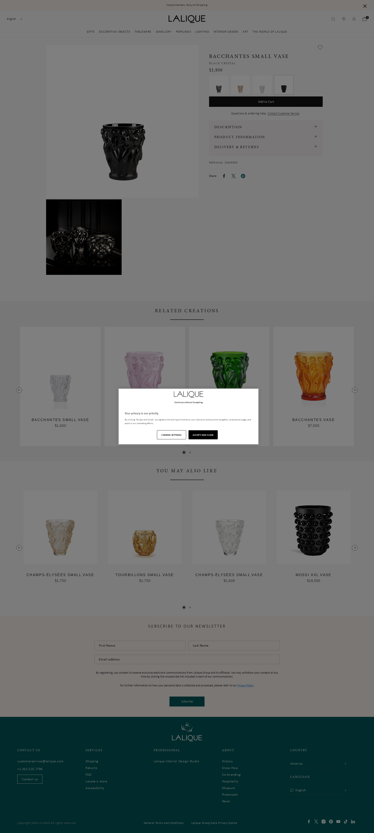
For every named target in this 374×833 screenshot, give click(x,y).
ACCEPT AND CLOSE (203, 434)
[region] (188, 416)
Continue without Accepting (188, 402)
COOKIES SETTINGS (171, 434)
